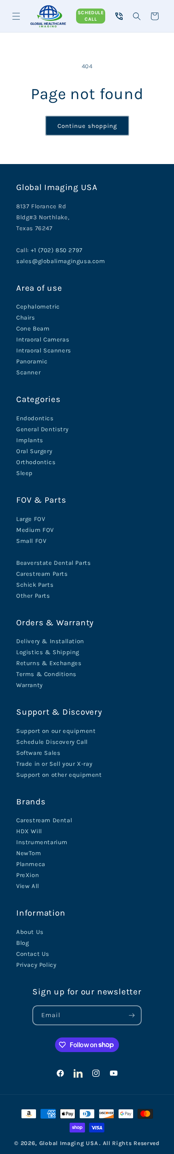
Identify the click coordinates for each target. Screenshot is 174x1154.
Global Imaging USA (68, 1143)
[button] (16, 16)
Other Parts (33, 595)
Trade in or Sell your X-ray (54, 763)
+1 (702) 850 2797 (57, 250)
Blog (22, 943)
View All (27, 886)
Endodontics (35, 418)
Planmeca (30, 864)
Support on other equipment (59, 774)
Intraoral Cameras (42, 339)
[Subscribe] (132, 1015)
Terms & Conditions (46, 674)
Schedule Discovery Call (52, 742)
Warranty (29, 685)
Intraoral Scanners (43, 350)
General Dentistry (42, 429)
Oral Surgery (34, 451)
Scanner (28, 372)
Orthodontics (35, 462)
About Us (30, 932)
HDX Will (29, 831)
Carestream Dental (44, 820)
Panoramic (31, 361)
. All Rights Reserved (129, 1143)
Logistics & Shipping (47, 652)
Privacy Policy (36, 964)
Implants (29, 440)
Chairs (25, 317)
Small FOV (31, 541)
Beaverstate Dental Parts (53, 562)
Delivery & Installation (50, 641)
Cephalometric (38, 306)
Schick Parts (34, 584)
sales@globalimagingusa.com (60, 261)
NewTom (28, 853)
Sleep (24, 473)
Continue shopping (87, 126)
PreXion (27, 875)
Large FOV (30, 519)
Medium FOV (35, 530)
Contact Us (32, 953)
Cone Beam (32, 328)
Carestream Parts (42, 573)
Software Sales (38, 752)
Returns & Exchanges (48, 663)
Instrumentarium (42, 842)
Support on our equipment (55, 731)
